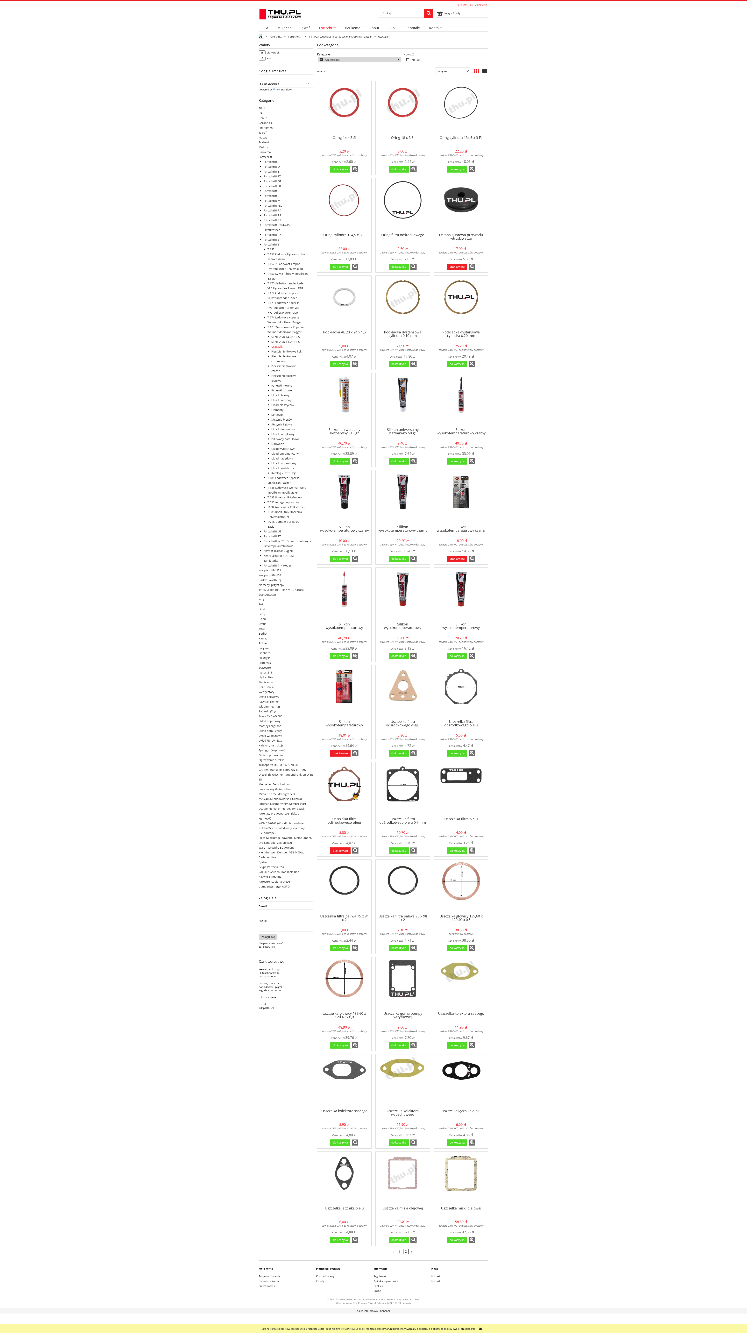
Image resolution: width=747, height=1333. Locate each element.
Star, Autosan (267, 594)
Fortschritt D (272, 166)
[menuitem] (266, 28)
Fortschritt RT (272, 220)
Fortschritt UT (272, 531)
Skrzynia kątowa (281, 424)
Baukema (265, 152)
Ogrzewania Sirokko (271, 760)
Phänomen (266, 128)
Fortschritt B (272, 162)
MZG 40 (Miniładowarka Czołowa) (280, 799)
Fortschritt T (271, 244)
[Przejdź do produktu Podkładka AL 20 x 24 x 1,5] (344, 302)
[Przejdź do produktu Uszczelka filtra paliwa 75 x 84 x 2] (344, 886)
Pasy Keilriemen (269, 701)
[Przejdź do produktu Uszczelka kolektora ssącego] (461, 983)
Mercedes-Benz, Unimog (274, 784)
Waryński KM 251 (270, 570)
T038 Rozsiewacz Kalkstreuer (286, 507)
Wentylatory (266, 692)
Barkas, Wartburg (270, 580)
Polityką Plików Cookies (351, 1328)
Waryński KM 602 (270, 575)
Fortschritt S (271, 239)
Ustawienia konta (269, 1281)
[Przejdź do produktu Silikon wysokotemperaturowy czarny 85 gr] (461, 497)
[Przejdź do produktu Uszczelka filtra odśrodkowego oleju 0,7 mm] (402, 789)
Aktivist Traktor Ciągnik (278, 551)
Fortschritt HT (272, 186)
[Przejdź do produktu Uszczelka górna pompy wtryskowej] (402, 983)
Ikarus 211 (265, 672)
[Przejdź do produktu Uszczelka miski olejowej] (402, 1178)
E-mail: (263, 906)
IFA (261, 113)
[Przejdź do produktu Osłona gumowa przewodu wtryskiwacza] (461, 205)
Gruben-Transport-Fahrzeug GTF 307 (282, 770)
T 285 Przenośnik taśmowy (284, 497)
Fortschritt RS (272, 215)
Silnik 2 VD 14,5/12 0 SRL (287, 337)
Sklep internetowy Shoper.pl (373, 1311)
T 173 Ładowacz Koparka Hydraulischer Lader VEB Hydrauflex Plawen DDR (283, 307)
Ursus (262, 624)
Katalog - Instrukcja (283, 473)
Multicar (264, 147)
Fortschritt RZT (273, 235)
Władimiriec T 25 (270, 706)
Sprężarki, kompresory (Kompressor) (282, 804)
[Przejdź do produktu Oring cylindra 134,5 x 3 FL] (461, 108)
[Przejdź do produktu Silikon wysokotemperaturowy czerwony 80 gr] (461, 594)
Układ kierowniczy (283, 429)
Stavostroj (265, 667)
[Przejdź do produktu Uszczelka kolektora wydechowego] (402, 1081)
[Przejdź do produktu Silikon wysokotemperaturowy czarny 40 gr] (344, 497)
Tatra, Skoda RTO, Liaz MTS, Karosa (281, 590)
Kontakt (435, 1276)
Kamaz (263, 638)
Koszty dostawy (325, 1276)
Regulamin (380, 1276)
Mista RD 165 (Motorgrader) (277, 794)
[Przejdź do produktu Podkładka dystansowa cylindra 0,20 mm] (461, 302)
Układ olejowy (280, 395)
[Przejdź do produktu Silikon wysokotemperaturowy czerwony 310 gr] (344, 594)
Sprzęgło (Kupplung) (272, 750)
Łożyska (264, 648)
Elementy (277, 410)
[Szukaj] (428, 13)
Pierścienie (266, 682)
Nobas (263, 137)
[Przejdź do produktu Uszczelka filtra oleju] (461, 789)
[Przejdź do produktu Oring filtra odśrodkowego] (402, 205)
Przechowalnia (267, 1286)
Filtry (262, 614)
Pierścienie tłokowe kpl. (286, 351)
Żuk (261, 604)
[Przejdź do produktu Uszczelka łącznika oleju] (461, 1081)
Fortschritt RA (272, 210)
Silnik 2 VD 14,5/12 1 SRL (287, 342)
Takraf (263, 132)
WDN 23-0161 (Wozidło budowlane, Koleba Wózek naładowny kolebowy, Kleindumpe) (282, 828)
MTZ (261, 599)
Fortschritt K (272, 191)
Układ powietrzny (282, 468)
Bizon (262, 619)
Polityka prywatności (386, 1281)
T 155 (270, 249)
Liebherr (264, 653)
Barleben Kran (268, 857)
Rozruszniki (266, 687)
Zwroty (320, 1281)
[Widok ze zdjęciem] (476, 71)
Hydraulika (266, 677)
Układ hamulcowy (282, 434)
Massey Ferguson (270, 726)
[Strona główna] (280, 13)
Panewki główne (281, 385)
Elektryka (264, 658)
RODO (377, 1291)
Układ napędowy (282, 458)
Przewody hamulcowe (285, 439)
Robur (263, 118)
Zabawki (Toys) (268, 711)
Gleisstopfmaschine (271, 755)
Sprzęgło (277, 415)
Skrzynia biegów (281, 419)
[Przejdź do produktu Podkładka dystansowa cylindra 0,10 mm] (402, 302)
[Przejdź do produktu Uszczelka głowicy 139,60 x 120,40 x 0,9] (344, 983)
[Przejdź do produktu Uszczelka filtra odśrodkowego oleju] (402, 691)
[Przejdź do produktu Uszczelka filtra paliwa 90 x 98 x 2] (402, 886)
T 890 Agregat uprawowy (283, 502)
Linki (262, 609)
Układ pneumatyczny (285, 453)
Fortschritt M (272, 201)
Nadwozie (277, 444)
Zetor (262, 629)
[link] (359, 59)
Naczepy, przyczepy (271, 585)
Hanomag (265, 663)
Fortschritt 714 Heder (277, 565)
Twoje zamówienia (269, 1276)
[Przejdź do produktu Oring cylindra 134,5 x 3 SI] (344, 205)
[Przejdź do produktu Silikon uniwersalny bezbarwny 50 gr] (402, 400)
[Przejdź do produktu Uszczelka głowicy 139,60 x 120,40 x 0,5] (461, 886)
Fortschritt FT (272, 176)
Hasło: (263, 921)
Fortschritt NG (273, 205)
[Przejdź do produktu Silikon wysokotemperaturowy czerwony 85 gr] (344, 691)
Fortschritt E (271, 171)
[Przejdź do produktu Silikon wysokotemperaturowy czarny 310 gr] (461, 400)
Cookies (378, 1286)
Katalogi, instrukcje (271, 745)
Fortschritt (265, 157)
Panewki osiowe (281, 390)
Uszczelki (277, 346)
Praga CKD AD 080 (270, 716)
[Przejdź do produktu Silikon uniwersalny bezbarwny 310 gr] (344, 400)
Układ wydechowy (283, 449)
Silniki (263, 108)
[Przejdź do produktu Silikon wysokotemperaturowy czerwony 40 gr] (402, 594)
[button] (355, 169)
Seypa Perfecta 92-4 (271, 867)
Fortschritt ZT (272, 536)
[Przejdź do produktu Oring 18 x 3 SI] (402, 108)
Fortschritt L (271, 196)
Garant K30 (266, 123)
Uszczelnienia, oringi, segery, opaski (282, 808)
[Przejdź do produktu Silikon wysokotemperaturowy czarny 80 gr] (402, 497)
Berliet (263, 633)
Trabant (264, 142)
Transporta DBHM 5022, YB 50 (278, 765)
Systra (263, 862)
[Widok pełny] (484, 71)
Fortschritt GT (272, 181)
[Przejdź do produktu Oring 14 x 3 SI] (344, 108)
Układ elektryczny (282, 405)
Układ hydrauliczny (283, 463)
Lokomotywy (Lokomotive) (275, 789)
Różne (263, 643)
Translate (286, 89)
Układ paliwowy (281, 400)
